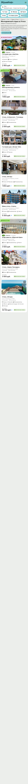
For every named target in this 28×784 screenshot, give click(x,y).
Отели (4, 15)
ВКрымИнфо (7, 2)
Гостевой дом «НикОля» (10, 54)
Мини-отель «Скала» (9, 206)
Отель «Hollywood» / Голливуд (12, 117)
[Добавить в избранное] (24, 37)
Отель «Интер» (7, 177)
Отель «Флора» (7, 297)
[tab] (11, 48)
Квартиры (24, 15)
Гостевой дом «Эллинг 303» (11, 147)
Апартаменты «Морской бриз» (12, 237)
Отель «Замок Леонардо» (11, 267)
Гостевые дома (13, 15)
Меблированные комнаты (11, 87)
